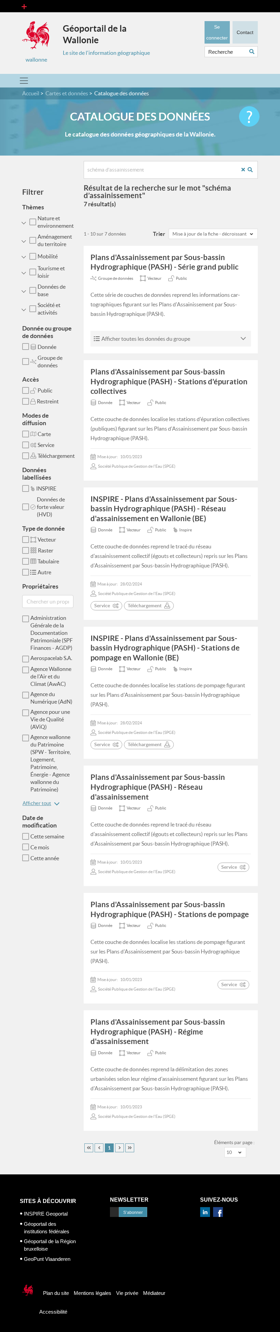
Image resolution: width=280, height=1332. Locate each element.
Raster (45, 550)
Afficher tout (37, 803)
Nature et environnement (56, 222)
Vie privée (127, 1293)
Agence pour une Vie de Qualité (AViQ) (50, 719)
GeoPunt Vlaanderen (47, 1259)
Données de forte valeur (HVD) (51, 506)
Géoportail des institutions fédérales (46, 1227)
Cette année (44, 858)
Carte (44, 434)
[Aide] (249, 116)
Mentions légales (92, 1293)
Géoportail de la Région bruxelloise (50, 1245)
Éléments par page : (234, 1142)
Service (46, 445)
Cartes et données (66, 93)
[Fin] (129, 1147)
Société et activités (49, 309)
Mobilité (48, 256)
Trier (159, 234)
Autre (44, 572)
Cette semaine (47, 836)
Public (45, 390)
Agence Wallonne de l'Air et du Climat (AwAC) (50, 676)
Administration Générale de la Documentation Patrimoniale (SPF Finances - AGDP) (51, 633)
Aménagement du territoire (55, 240)
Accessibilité (53, 1312)
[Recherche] (253, 170)
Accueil (30, 93)
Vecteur (47, 539)
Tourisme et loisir (51, 272)
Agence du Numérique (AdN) (51, 698)
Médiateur (154, 1293)
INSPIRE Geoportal (46, 1214)
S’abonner (133, 1212)
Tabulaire (48, 561)
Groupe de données (50, 361)
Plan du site (56, 1293)
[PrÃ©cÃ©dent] (99, 1147)
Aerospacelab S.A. (51, 658)
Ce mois (39, 847)
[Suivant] (119, 1147)
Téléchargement (56, 456)
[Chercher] (253, 51)
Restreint (48, 401)
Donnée (47, 347)
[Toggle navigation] (24, 6)
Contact (245, 32)
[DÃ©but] (88, 1147)
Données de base (52, 290)
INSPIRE (46, 488)
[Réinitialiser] (245, 170)
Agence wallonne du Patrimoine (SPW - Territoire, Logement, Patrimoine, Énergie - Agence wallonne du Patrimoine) (50, 763)
